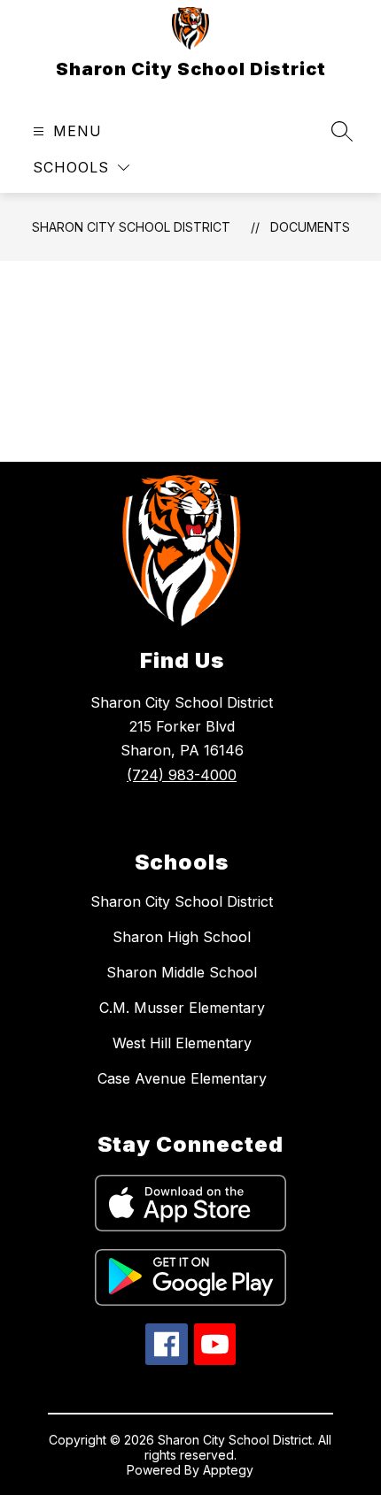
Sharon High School (182, 937)
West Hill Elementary (182, 1043)
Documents (310, 226)
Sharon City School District (131, 226)
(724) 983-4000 (182, 775)
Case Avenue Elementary (182, 1078)
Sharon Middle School (181, 972)
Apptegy (228, 1469)
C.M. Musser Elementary (182, 1007)
